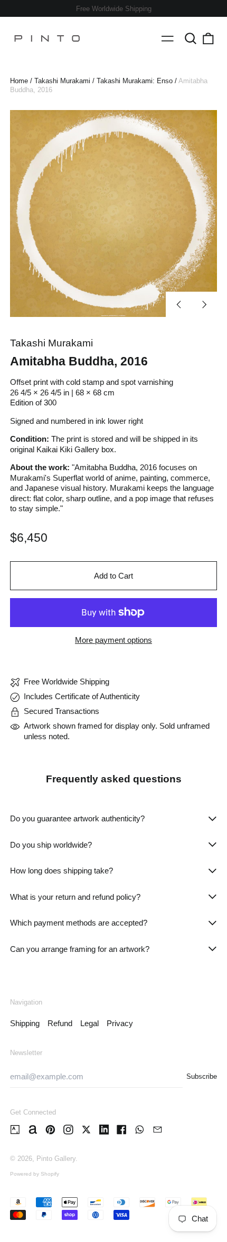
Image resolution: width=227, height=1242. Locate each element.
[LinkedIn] (104, 1130)
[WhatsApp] (140, 1130)
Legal (89, 1023)
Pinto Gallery (55, 1158)
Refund (60, 1023)
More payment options (113, 639)
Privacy (120, 1023)
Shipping (25, 1023)
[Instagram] (68, 1130)
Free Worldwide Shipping (114, 9)
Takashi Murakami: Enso (135, 81)
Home (19, 81)
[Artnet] (33, 1130)
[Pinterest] (50, 1130)
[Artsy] (15, 1130)
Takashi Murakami (62, 81)
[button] (191, 38)
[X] (86, 1130)
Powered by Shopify (34, 1174)
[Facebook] (122, 1130)
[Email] (158, 1130)
